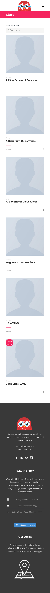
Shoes (8, 77)
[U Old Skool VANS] (43, 392)
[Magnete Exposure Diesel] (43, 270)
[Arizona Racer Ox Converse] (43, 210)
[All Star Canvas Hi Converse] (43, 88)
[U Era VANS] (43, 331)
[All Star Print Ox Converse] (43, 149)
